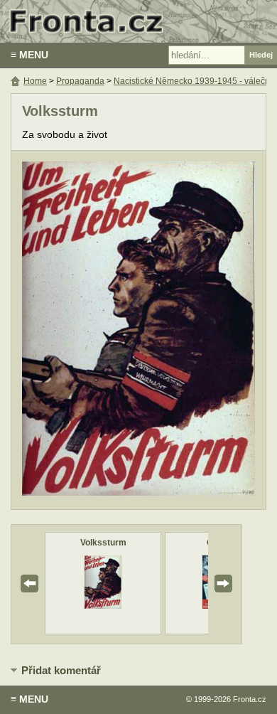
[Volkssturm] (103, 605)
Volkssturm (103, 543)
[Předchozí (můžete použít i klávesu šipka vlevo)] (75, 330)
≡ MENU (29, 54)
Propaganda (80, 81)
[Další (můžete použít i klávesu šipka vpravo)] (201, 330)
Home (35, 81)
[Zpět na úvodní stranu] (138, 21)
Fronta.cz (249, 699)
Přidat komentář (61, 670)
